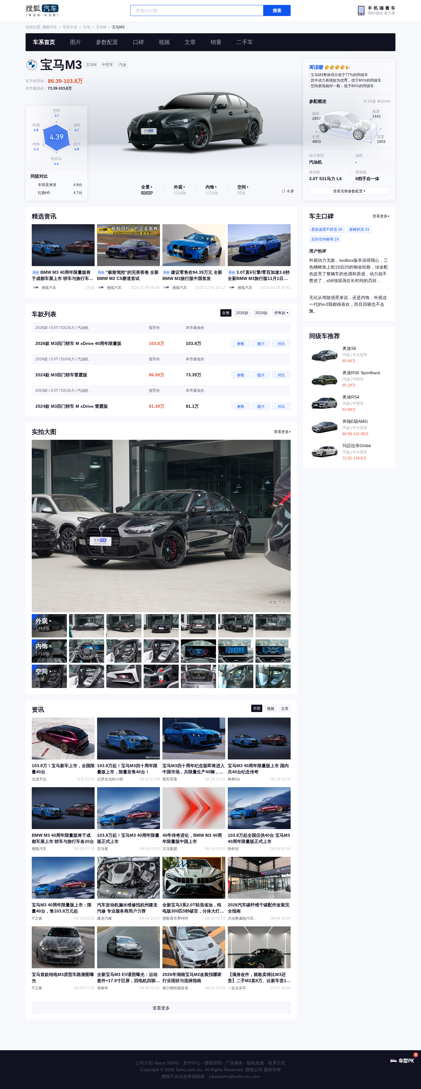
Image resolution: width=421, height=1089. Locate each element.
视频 (164, 42)
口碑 (138, 42)
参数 (240, 344)
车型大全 (70, 27)
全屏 (290, 191)
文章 (190, 42)
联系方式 (276, 1062)
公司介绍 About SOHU (157, 1062)
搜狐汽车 (42, 10)
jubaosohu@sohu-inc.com (234, 1076)
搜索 (277, 10)
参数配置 (107, 42)
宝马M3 (118, 27)
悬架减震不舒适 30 (326, 229)
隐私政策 (255, 1062)
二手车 (244, 42)
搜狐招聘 (213, 1062)
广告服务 (234, 1062)
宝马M (101, 27)
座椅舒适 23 (359, 229)
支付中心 (191, 1062)
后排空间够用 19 (325, 239)
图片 (75, 42)
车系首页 (44, 42)
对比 (281, 344)
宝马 (86, 27)
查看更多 (281, 432)
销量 (216, 42)
